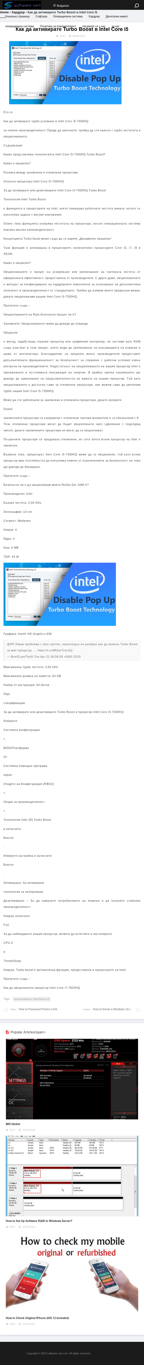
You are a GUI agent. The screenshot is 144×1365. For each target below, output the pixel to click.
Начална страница (17, 16)
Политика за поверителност (58, 26)
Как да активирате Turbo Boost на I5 (32, 999)
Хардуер (94, 16)
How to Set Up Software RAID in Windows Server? (39, 1221)
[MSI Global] (72, 1118)
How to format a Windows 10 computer (116, 1009)
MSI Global (13, 1124)
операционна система (19, 26)
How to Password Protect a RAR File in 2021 (46, 1009)
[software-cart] (22, 5)
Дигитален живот (117, 16)
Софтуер (41, 16)
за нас (116, 26)
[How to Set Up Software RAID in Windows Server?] (72, 1215)
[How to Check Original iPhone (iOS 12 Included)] (72, 1312)
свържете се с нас (94, 26)
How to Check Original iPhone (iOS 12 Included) (37, 1318)
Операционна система (68, 16)
